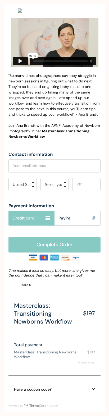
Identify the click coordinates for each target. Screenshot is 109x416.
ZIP (79, 184)
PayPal (64, 218)
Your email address (29, 165)
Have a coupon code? (33, 389)
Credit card (23, 218)
